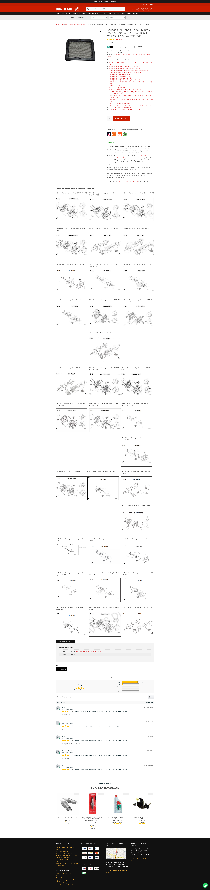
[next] (152, 810)
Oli (100, 13)
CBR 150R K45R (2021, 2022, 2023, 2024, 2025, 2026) (126, 80)
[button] (100, 31)
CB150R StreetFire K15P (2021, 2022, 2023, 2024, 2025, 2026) (128, 70)
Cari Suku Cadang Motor (79, 17)
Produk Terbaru (107, 13)
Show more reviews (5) (105, 783)
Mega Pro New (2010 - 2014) (118, 88)
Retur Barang (60, 882)
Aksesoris (68, 13)
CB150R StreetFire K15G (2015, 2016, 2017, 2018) (124, 66)
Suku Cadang (76, 13)
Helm (96, 13)
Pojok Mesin (59, 861)
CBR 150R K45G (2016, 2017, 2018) (119, 76)
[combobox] (105, 9)
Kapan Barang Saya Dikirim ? (65, 880)
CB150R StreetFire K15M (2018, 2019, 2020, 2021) (124, 68)
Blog (57, 849)
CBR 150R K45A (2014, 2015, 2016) (119, 74)
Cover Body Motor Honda (64, 853)
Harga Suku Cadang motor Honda (66, 855)
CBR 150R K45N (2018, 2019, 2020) (120, 78)
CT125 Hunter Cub (114, 86)
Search (151, 697)
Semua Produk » (126, 13)
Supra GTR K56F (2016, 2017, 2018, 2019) (121, 103)
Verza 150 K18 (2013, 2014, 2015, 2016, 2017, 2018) (124, 109)
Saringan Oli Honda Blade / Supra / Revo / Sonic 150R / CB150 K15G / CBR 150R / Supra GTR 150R (100, 711)
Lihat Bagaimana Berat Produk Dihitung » (88, 651)
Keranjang (151, 4)
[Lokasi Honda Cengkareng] (116, 858)
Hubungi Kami (60, 878)
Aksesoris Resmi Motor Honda (65, 847)
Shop (62, 24)
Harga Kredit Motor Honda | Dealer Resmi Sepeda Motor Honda (67, 8)
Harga (58, 13)
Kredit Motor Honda (62, 859)
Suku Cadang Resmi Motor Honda (75, 24)
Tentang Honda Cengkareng (64, 884)
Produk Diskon (117, 13)
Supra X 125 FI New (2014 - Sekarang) (120, 107)
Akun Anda (144, 4)
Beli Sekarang (121, 118)
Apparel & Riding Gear (88, 13)
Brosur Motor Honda (62, 851)
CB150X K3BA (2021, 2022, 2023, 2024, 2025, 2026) (125, 72)
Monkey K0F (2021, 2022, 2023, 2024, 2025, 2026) (125, 90)
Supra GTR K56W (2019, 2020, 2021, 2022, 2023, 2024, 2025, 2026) (130, 105)
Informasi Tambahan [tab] (64, 641)
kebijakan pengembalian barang (128, 181)
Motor (63, 13)
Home (57, 24)
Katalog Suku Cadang (62, 857)
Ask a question (61, 669)
